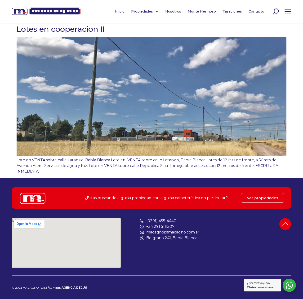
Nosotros (173, 11)
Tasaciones (232, 11)
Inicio (120, 11)
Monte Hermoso (202, 11)
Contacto (256, 11)
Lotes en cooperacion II (61, 29)
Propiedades (142, 11)
